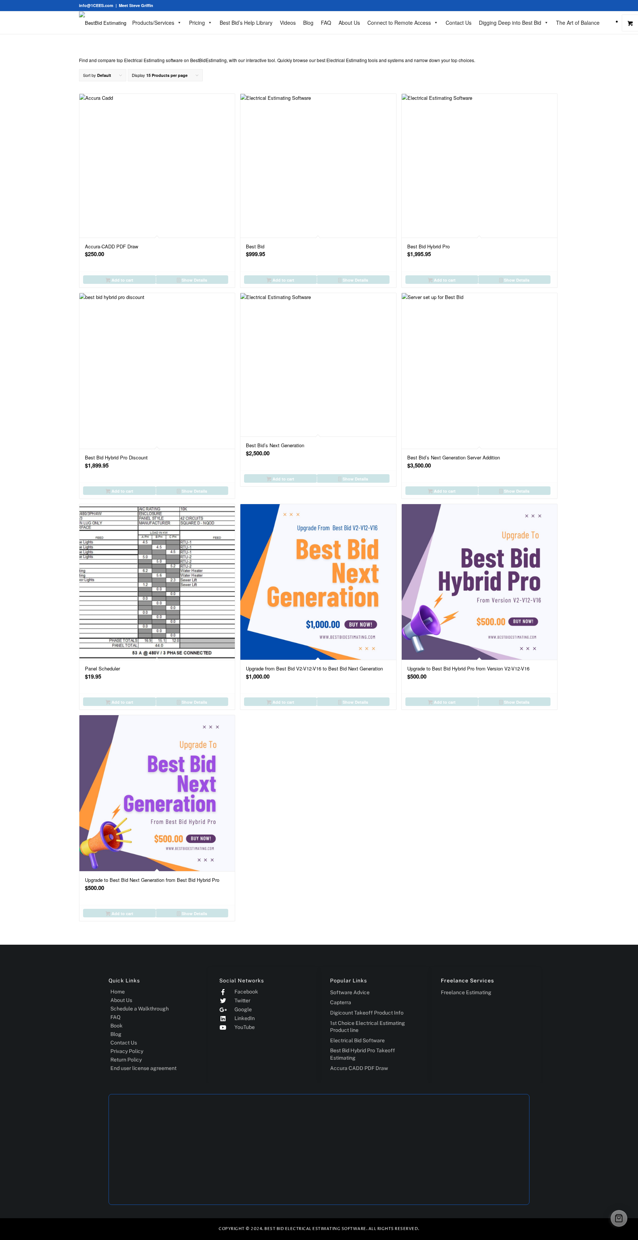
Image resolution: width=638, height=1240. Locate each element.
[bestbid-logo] (102, 22)
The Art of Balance (578, 22)
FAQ (326, 22)
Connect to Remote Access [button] (399, 22)
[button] (619, 1218)
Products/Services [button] (153, 22)
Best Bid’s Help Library (246, 22)
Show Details (194, 280)
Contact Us (458, 22)
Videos (288, 22)
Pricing (197, 22)
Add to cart (121, 280)
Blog (308, 22)
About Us (349, 22)
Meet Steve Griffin (136, 5)
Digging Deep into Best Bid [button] (510, 22)
